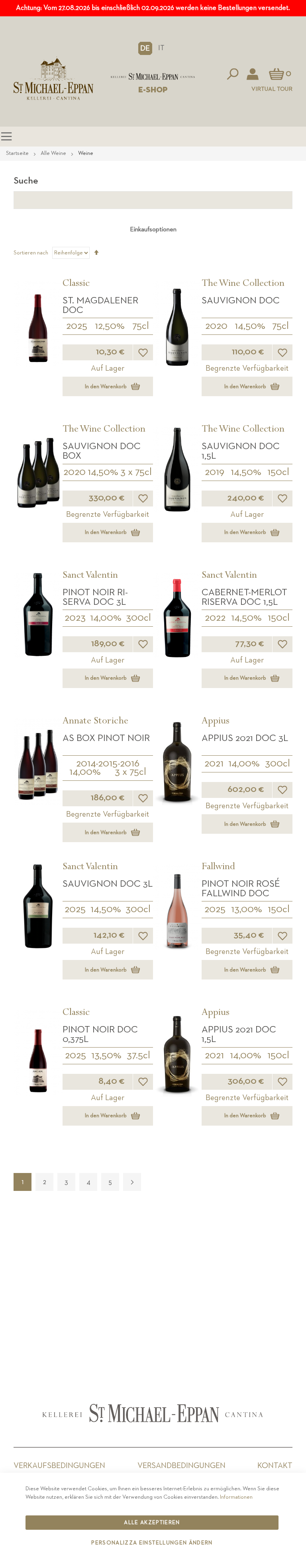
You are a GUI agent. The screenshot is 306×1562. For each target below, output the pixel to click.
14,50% (250, 326)
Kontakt (274, 1466)
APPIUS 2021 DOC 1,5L (239, 1034)
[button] (145, 48)
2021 (214, 764)
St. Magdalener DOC (100, 305)
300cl (138, 618)
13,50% (106, 1055)
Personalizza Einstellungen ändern (152, 1543)
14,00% (106, 618)
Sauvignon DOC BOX (102, 451)
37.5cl (138, 1055)
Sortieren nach (31, 253)
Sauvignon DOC (241, 300)
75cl (140, 326)
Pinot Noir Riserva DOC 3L (95, 597)
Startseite (18, 153)
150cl (278, 472)
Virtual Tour (271, 89)
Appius (216, 721)
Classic (76, 284)
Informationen (236, 1497)
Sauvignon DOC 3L (108, 884)
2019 (214, 472)
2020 (216, 326)
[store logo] (152, 76)
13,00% (246, 909)
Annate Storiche (95, 721)
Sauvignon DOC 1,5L (241, 451)
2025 (76, 326)
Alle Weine (54, 153)
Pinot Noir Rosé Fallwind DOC (241, 888)
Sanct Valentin (90, 576)
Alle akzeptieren (152, 1522)
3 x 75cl (136, 472)
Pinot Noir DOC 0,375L (100, 1034)
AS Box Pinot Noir (106, 738)
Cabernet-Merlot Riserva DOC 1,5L (244, 597)
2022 (215, 618)
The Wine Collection (243, 284)
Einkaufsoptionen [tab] (153, 230)
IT (161, 48)
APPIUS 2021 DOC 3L (245, 738)
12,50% (110, 326)
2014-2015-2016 (107, 764)
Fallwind (218, 867)
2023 (75, 618)
